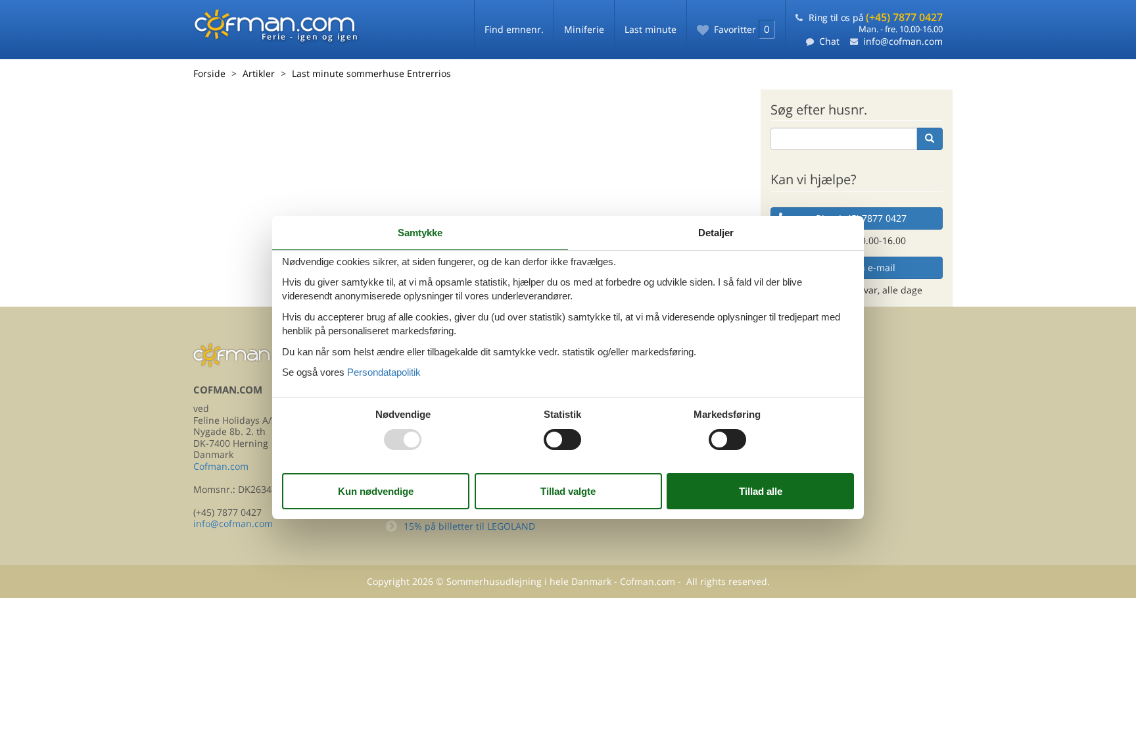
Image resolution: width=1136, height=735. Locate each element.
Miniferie (584, 29)
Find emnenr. (514, 29)
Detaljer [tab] (716, 232)
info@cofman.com (903, 41)
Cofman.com (220, 466)
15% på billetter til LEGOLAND (469, 526)
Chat (829, 41)
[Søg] (929, 139)
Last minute (650, 29)
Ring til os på (876, 17)
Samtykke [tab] (420, 232)
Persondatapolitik (384, 372)
